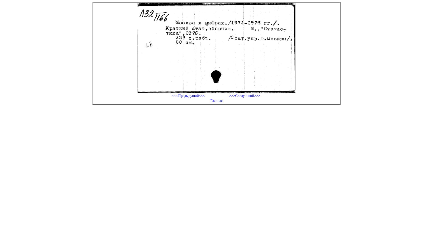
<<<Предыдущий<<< (188, 96)
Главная (216, 101)
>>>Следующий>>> (244, 96)
